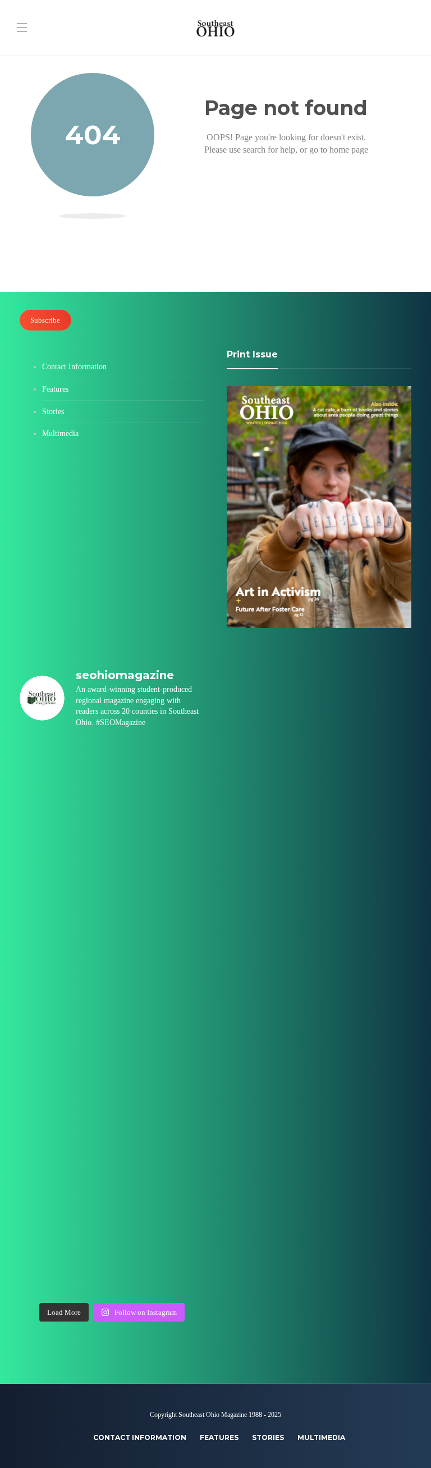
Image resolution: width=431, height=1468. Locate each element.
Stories (53, 411)
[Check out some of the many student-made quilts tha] (160, 1101)
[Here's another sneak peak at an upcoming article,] (160, 1268)
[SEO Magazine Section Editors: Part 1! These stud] (160, 990)
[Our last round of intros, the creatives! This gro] (160, 878)
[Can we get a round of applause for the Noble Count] (160, 767)
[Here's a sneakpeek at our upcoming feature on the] (64, 1157)
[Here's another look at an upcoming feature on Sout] (64, 1212)
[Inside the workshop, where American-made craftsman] (64, 1101)
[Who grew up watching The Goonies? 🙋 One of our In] (160, 822)
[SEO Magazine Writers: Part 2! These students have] (64, 934)
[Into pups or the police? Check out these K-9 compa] (64, 1268)
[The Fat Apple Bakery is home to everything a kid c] (160, 1045)
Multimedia (60, 433)
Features (55, 389)
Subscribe (45, 320)
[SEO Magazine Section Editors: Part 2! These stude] (160, 934)
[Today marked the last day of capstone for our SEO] (64, 767)
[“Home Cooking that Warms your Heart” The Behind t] (64, 822)
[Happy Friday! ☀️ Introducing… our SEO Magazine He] (64, 1045)
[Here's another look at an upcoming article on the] (160, 1212)
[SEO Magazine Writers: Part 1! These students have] (64, 990)
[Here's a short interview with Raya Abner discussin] (160, 1157)
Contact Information (74, 367)
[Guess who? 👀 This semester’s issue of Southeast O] (64, 878)
